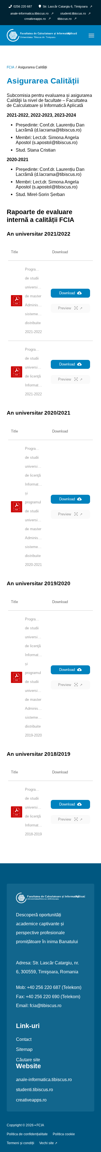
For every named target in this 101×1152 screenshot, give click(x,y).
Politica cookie (64, 1134)
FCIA (10, 67)
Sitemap (24, 1049)
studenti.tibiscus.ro (34, 1089)
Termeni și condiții (20, 1143)
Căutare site (28, 1059)
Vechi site (46, 1143)
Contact (23, 1039)
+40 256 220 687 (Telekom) (54, 987)
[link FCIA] (42, 34)
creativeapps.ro (31, 1099)
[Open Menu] (91, 35)
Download (67, 293)
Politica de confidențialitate (27, 1134)
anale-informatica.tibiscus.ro (44, 1079)
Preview (65, 308)
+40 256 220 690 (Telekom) (53, 996)
